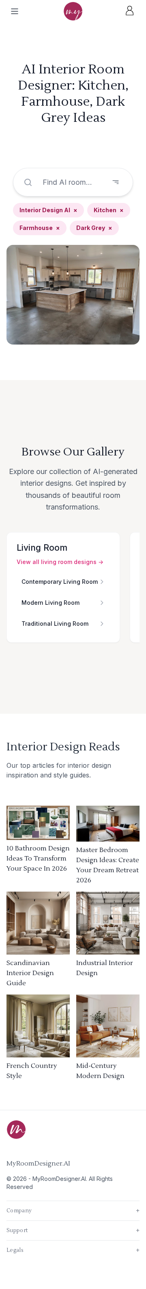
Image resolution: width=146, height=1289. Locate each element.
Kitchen (109, 210)
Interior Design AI (48, 210)
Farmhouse (39, 227)
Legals (73, 1250)
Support (73, 1230)
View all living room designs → (60, 561)
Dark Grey (94, 227)
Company (73, 1211)
